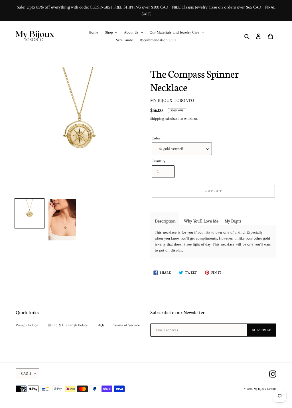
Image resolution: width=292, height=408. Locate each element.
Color (156, 138)
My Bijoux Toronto (265, 389)
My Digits (233, 221)
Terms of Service (126, 325)
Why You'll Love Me (201, 221)
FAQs (100, 325)
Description (165, 221)
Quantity (158, 161)
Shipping (157, 119)
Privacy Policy (27, 325)
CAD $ (26, 373)
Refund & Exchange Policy (67, 325)
